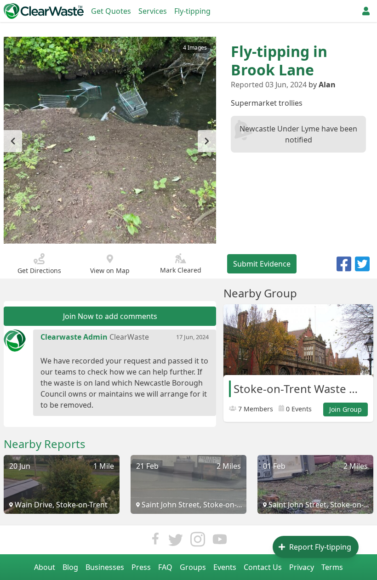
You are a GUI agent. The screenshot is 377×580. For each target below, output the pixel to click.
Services (152, 11)
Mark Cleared (180, 270)
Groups (193, 567)
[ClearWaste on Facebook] (155, 542)
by (322, 85)
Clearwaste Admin (74, 337)
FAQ (165, 567)
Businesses (105, 567)
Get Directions (39, 270)
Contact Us (263, 567)
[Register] (366, 11)
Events (224, 567)
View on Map (110, 270)
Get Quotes (111, 11)
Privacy (301, 567)
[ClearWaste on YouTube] (219, 542)
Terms (332, 567)
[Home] (44, 11)
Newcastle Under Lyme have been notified (298, 134)
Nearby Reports (45, 444)
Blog (70, 567)
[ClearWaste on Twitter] (175, 542)
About (44, 567)
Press (141, 567)
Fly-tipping (192, 11)
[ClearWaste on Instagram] (197, 542)
